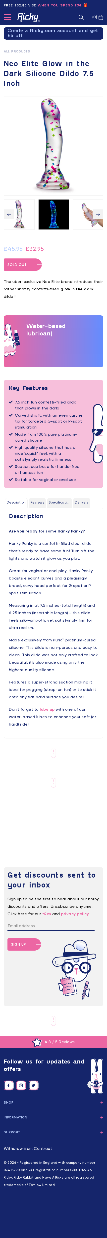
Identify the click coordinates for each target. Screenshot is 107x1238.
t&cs (46, 914)
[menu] (7, 18)
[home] (28, 17)
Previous (9, 214)
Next (98, 214)
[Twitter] (34, 1085)
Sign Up (18, 944)
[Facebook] (9, 1085)
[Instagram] (21, 1085)
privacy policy (75, 914)
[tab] (16, 503)
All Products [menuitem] (17, 51)
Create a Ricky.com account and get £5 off (52, 33)
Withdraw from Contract (28, 1149)
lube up (47, 710)
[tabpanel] (53, 620)
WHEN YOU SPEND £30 (60, 5)
